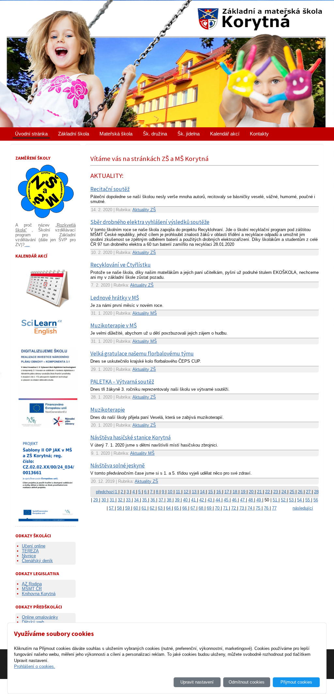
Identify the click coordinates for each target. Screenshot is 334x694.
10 (171, 491)
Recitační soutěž (109, 189)
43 (210, 499)
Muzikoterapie (107, 409)
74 (250, 508)
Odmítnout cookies (247, 682)
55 (308, 499)
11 (178, 491)
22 (268, 491)
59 (128, 508)
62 (153, 508)
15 (211, 491)
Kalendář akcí (224, 133)
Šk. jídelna (188, 133)
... (27, 244)
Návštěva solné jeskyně (117, 465)
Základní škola (73, 133)
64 (169, 508)
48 (251, 499)
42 (202, 499)
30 (104, 499)
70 (218, 508)
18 (235, 491)
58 (120, 508)
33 (129, 499)
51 (276, 499)
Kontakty (259, 133)
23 (276, 491)
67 (193, 508)
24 (284, 491)
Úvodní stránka (31, 133)
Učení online (33, 546)
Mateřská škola (115, 133)
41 (194, 499)
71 (226, 508)
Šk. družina (155, 133)
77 (274, 508)
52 (284, 499)
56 (315, 499)
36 (153, 499)
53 (292, 499)
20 (252, 491)
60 (136, 508)
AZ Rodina (32, 583)
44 (218, 499)
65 (177, 508)
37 (161, 499)
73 (242, 508)
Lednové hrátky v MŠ (114, 297)
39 (178, 499)
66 (185, 508)
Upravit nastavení (197, 682)
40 (186, 499)
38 (170, 499)
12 (187, 491)
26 (301, 491)
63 (161, 508)
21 (260, 491)
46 (235, 499)
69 (210, 508)
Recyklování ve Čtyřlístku (120, 264)
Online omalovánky (40, 617)
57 (112, 508)
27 (309, 491)
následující (303, 508)
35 (145, 499)
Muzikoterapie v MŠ (113, 325)
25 (293, 491)
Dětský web (33, 622)
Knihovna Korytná (38, 593)
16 (219, 491)
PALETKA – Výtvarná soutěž (122, 381)
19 (244, 491)
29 (96, 499)
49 (259, 499)
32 (121, 499)
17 (227, 491)
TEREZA (30, 550)
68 (202, 508)
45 (227, 499)
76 (267, 508)
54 (300, 499)
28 (316, 491)
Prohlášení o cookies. (34, 666)
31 (112, 499)
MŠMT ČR (32, 588)
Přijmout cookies (296, 682)
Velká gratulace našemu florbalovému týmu (142, 353)
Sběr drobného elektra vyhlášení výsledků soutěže (149, 222)
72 (234, 508)
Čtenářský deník (37, 560)
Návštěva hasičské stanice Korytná (130, 437)
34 (137, 499)
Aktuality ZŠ (144, 209)
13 (195, 491)
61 (144, 508)
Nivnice (29, 555)
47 (243, 499)
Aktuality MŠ (144, 313)
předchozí (105, 491)
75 (259, 508)
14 (203, 491)
